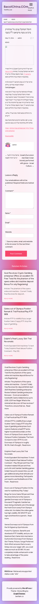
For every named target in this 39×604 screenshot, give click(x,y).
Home (5, 19)
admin (20, 38)
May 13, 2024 (9, 38)
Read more (26, 445)
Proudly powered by (19, 588)
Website (8, 232)
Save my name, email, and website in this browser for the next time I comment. (19, 244)
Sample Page (31, 9)
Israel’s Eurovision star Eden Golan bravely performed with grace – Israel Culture (27, 160)
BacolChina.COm (16, 7)
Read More (8, 299)
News (13, 19)
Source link (9, 136)
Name (8, 213)
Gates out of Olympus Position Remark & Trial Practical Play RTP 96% (18, 312)
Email (7, 222)
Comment (9, 191)
